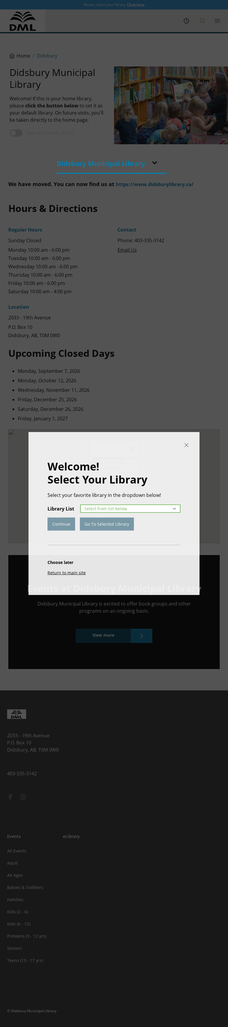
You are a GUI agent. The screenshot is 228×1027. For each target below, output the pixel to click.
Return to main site (67, 573)
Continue (61, 524)
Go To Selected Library (107, 524)
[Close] (186, 445)
